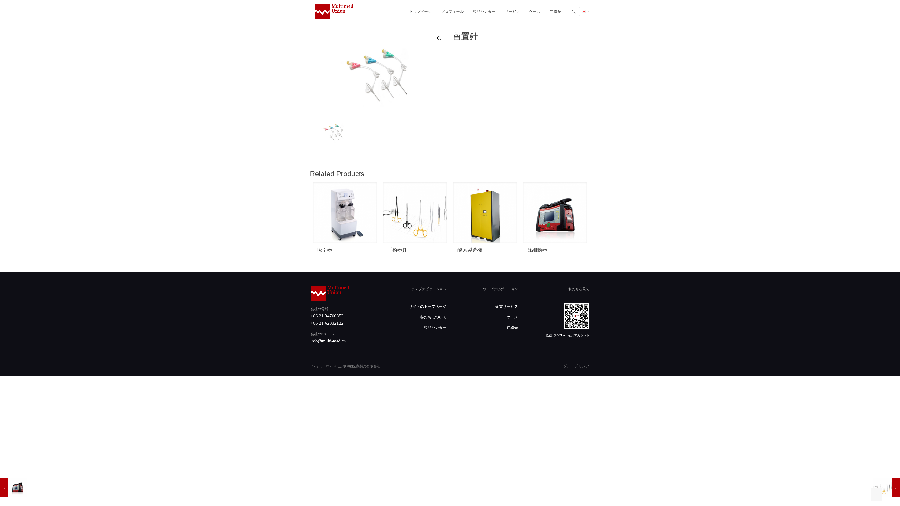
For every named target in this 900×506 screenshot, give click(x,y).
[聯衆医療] (334, 11)
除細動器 (537, 250)
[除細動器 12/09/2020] (13, 487)
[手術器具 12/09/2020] (886, 487)
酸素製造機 (470, 250)
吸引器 (324, 250)
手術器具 (397, 250)
